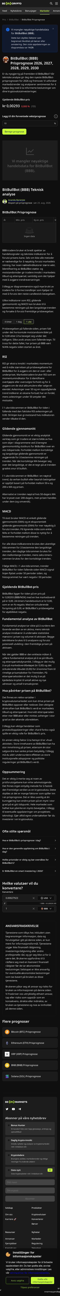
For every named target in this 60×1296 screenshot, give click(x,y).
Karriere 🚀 (10, 1219)
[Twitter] (7, 1109)
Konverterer (37, 1219)
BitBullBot (14, 19)
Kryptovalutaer (39, 1214)
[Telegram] (20, 1109)
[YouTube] (13, 1109)
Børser (35, 1223)
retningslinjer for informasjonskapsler (29, 1272)
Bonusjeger (30, 10)
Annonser (10, 1238)
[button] (29, 840)
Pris (4, 19)
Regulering (37, 1243)
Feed (4, 10)
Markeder (45, 10)
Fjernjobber (11, 1243)
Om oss (9, 1214)
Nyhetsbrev (16, 10)
